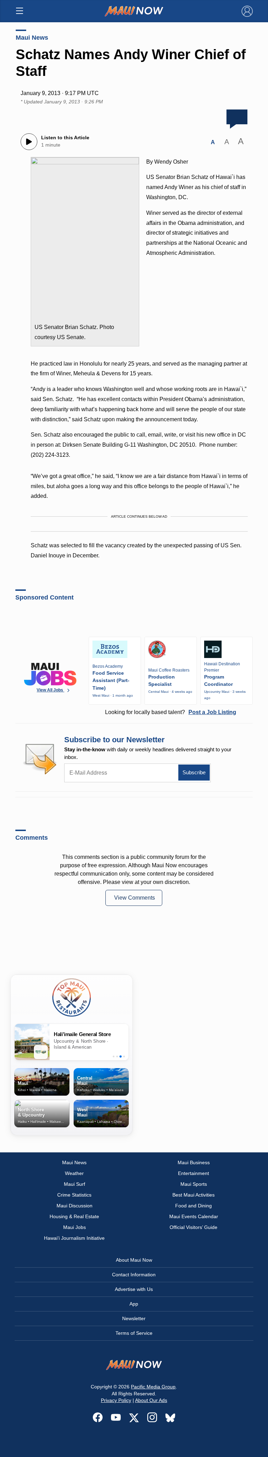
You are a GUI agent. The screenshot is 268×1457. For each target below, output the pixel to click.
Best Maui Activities (193, 1195)
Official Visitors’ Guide (193, 1227)
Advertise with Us (134, 1289)
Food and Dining (193, 1205)
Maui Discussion (74, 1205)
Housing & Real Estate (74, 1216)
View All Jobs (50, 690)
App (133, 1304)
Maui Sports (193, 1184)
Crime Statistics (74, 1195)
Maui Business (194, 1162)
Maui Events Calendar (193, 1216)
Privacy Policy (116, 1400)
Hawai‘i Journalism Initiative (74, 1238)
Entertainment (193, 1173)
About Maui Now (134, 1260)
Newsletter (134, 1318)
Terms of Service (134, 1333)
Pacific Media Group (153, 1386)
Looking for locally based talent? (170, 712)
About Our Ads (151, 1400)
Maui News (32, 37)
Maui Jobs (74, 1227)
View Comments (134, 898)
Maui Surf (74, 1184)
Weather (74, 1173)
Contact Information (134, 1274)
